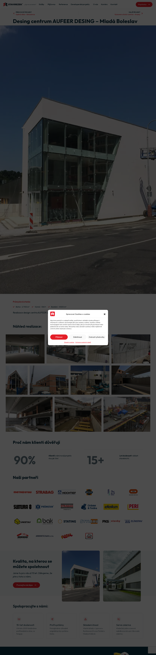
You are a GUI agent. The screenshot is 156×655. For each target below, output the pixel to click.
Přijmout (59, 337)
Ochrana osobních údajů (83, 342)
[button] (104, 314)
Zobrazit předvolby (96, 337)
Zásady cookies (69, 342)
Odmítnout (77, 337)
